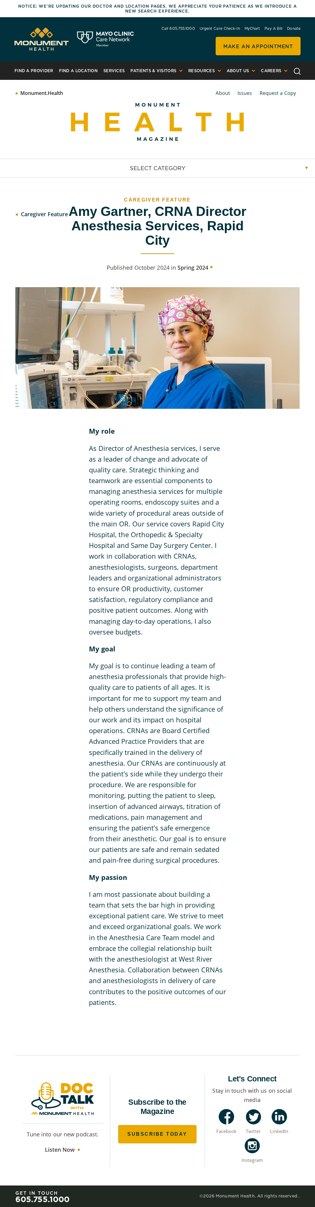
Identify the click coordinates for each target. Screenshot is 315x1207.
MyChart (252, 28)
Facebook (226, 1131)
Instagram (252, 1160)
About (223, 93)
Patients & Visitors (153, 70)
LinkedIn (279, 1131)
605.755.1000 (42, 1199)
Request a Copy (278, 93)
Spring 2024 (192, 267)
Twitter (253, 1131)
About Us (238, 70)
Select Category (157, 168)
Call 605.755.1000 (178, 28)
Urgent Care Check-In (220, 28)
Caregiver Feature (44, 214)
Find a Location (78, 70)
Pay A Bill (273, 28)
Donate (294, 28)
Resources (201, 70)
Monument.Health (41, 93)
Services (114, 70)
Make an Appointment (258, 46)
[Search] (297, 70)
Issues (244, 93)
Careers (271, 70)
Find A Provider (33, 70)
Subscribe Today (157, 1134)
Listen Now (60, 1149)
